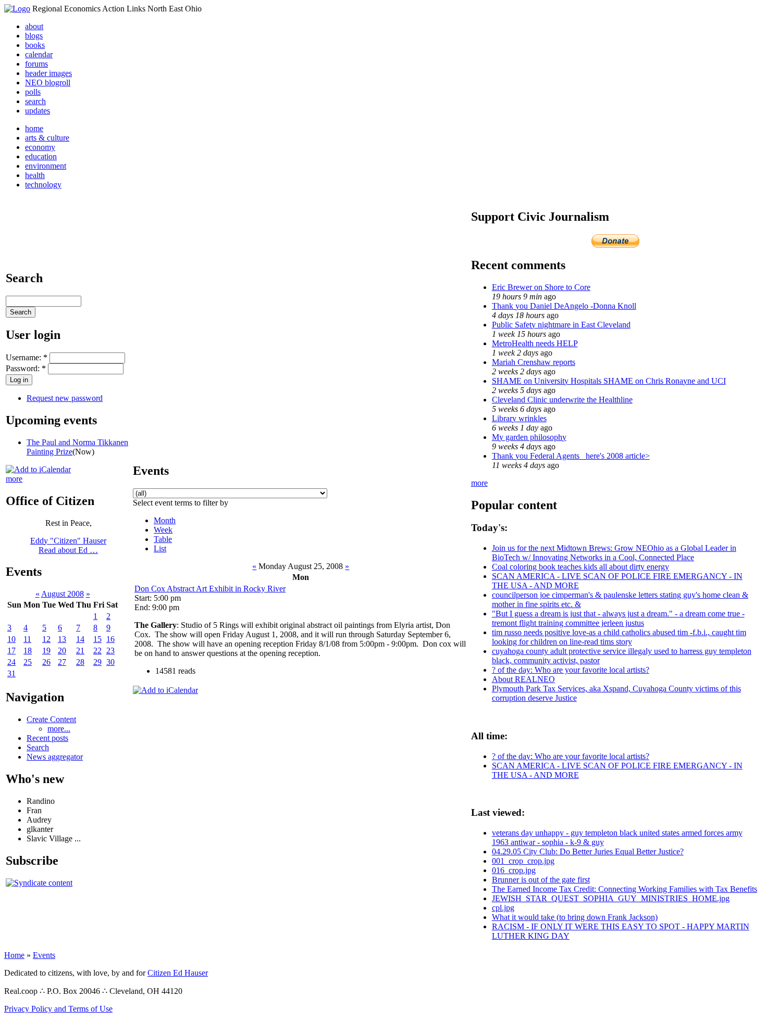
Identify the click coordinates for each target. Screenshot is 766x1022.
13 (62, 639)
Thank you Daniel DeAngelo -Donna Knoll (564, 305)
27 (62, 662)
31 (11, 673)
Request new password (65, 398)
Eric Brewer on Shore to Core (541, 287)
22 (97, 650)
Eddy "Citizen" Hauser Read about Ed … (68, 545)
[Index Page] (17, 8)
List (160, 548)
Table (163, 539)
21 (80, 650)
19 (46, 650)
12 (46, 639)
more (14, 478)
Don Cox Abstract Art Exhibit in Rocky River (210, 588)
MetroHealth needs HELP (535, 343)
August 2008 (62, 593)
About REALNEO (523, 679)
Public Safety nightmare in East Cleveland (561, 324)
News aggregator (55, 756)
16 (110, 639)
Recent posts (47, 738)
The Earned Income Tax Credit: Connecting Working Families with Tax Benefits (624, 889)
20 (62, 650)
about (34, 26)
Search (38, 747)
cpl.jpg (503, 907)
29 (97, 662)
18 (27, 650)
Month (165, 520)
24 (11, 662)
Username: (26, 357)
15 (97, 639)
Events (44, 955)
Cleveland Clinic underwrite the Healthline (562, 399)
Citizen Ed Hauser (177, 972)
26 (46, 662)
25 (27, 662)
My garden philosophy (529, 437)
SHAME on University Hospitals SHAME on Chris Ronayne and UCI (609, 380)
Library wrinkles (519, 418)
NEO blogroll (47, 82)
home (34, 128)
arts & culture (47, 137)
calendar (39, 54)
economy (40, 147)
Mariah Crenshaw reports (533, 362)
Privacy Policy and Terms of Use (58, 1008)
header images (48, 73)
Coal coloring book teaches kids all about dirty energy (580, 566)
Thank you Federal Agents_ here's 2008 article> (571, 455)
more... (58, 728)
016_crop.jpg (514, 870)
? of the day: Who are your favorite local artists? (570, 669)
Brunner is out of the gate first (541, 879)
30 (110, 662)
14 (80, 639)
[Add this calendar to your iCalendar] (38, 469)
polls (33, 91)
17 (11, 650)
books (35, 45)
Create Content (51, 719)
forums (36, 63)
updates (37, 110)
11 (27, 639)
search (35, 101)
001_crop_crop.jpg (523, 860)
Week (163, 529)
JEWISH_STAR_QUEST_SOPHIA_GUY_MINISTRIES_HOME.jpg (611, 898)
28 (80, 662)
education (41, 156)
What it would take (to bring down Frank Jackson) (575, 917)
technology (43, 184)
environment (45, 165)
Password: (26, 368)
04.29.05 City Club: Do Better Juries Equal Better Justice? (588, 851)
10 (11, 639)
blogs (34, 35)
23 (110, 650)
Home (14, 955)
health (35, 175)
